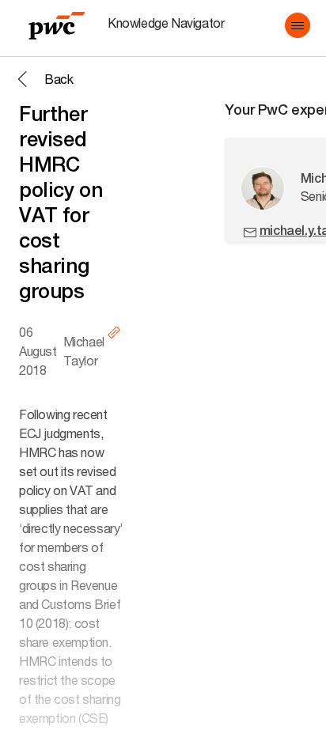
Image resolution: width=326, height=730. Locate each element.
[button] (297, 25)
